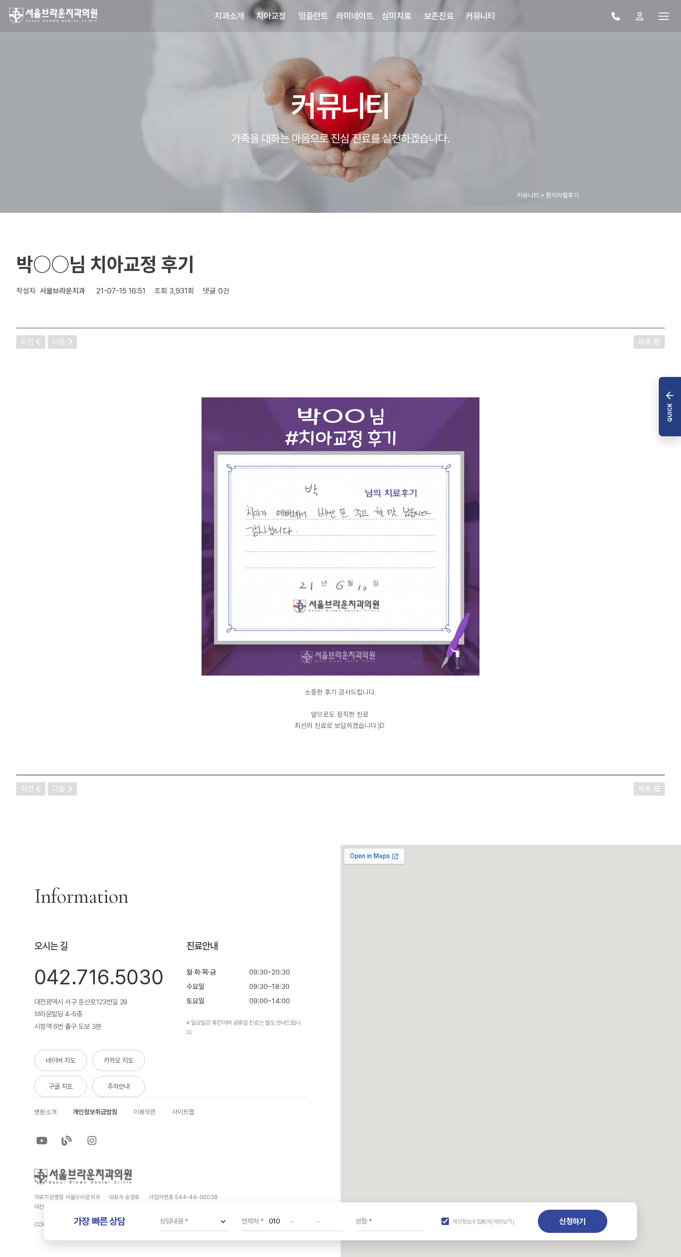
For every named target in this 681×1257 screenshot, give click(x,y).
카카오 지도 (118, 1060)
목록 (644, 342)
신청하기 (572, 1221)
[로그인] (640, 16)
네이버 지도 (61, 1060)
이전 (27, 342)
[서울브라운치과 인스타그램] (91, 1140)
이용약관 (144, 1112)
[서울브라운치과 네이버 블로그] (66, 1140)
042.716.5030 (99, 977)
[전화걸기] (616, 16)
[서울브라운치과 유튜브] (41, 1140)
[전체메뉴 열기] (664, 16)
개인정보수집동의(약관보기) (483, 1221)
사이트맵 (183, 1112)
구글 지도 (61, 1086)
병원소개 (45, 1112)
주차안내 (118, 1086)
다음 (58, 342)
